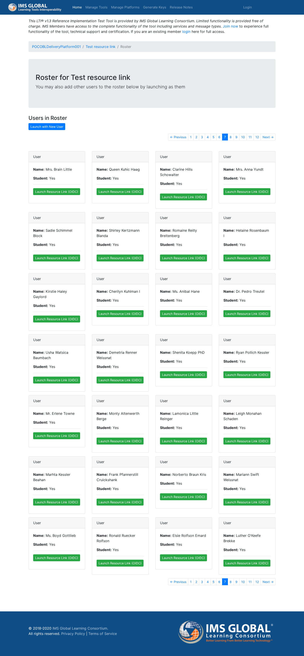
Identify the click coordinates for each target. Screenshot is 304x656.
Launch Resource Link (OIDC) (56, 192)
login (186, 31)
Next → (268, 137)
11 (250, 137)
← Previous (178, 137)
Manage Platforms (125, 7)
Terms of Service (102, 633)
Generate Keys (154, 7)
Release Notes (181, 7)
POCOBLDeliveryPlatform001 (56, 46)
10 (243, 137)
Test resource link (101, 46)
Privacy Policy (73, 633)
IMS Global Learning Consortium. (80, 628)
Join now (230, 26)
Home (78, 7)
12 (257, 137)
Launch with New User (46, 126)
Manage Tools (96, 7)
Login (247, 7)
